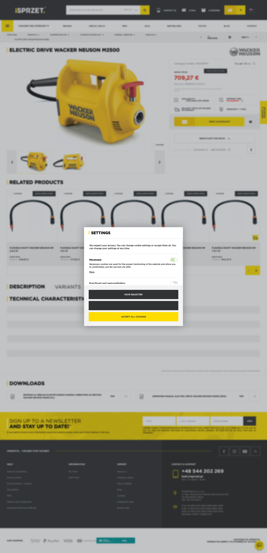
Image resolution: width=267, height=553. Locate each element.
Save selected (133, 294)
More (91, 272)
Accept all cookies (133, 316)
